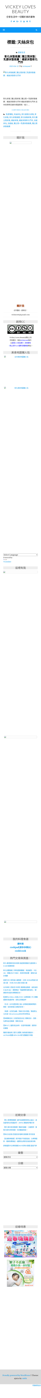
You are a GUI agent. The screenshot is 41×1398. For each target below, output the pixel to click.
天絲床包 (17, 114)
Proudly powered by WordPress (16, 1375)
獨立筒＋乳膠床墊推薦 (22, 123)
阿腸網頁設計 (36, 1385)
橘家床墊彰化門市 (26, 120)
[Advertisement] (20, 1076)
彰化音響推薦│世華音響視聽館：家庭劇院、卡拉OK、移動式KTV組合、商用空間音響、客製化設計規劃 (20, 973)
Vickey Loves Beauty (20, 9)
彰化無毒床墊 (26, 117)
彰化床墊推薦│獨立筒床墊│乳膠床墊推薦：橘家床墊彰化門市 (20, 59)
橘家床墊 (14, 120)
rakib (24, 1378)
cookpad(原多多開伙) (20, 947)
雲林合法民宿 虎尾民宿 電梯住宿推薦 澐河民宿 (19, 1134)
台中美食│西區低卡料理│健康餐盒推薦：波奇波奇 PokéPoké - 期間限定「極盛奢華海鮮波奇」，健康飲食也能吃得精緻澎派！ (20, 990)
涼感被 (10, 123)
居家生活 (21, 52)
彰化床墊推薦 (14, 117)
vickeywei (26, 66)
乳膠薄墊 (9, 114)
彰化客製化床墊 (28, 114)
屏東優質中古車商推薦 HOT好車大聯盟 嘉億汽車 (20, 1146)
